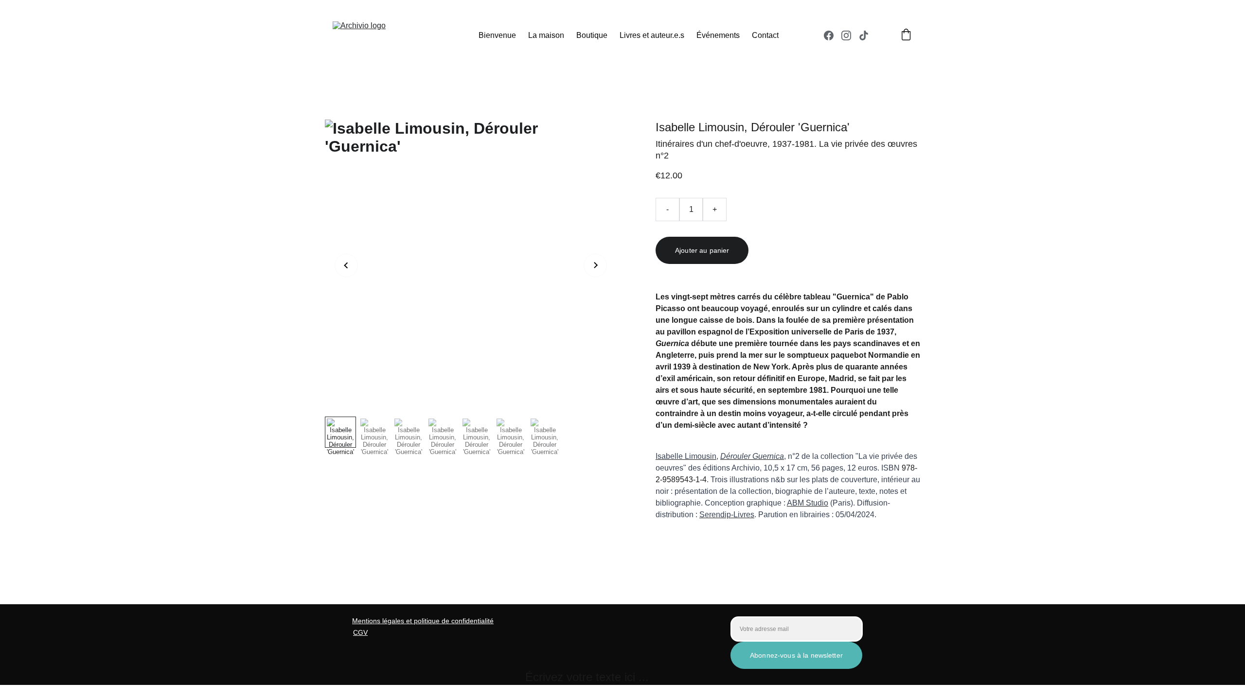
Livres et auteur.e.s (652, 35)
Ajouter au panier (702, 250)
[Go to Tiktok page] (864, 35)
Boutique (591, 35)
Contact (765, 35)
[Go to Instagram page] (850, 35)
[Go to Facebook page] (832, 35)
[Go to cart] (906, 35)
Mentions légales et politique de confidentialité (423, 621)
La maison (546, 35)
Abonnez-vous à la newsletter (796, 655)
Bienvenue (497, 35)
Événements (718, 35)
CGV (360, 632)
